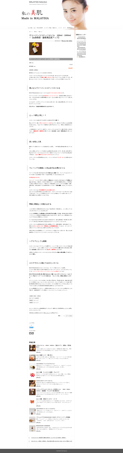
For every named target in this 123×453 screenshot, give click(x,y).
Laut (34, 27)
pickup (64, 40)
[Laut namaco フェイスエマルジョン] (32, 366)
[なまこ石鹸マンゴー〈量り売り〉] (32, 358)
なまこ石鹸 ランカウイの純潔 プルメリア (47, 372)
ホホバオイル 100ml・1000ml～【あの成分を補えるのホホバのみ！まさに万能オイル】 (51, 441)
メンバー (60, 27)
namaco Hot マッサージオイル (44, 380)
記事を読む (38, 352)
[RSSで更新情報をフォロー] (33, 333)
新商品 (70, 40)
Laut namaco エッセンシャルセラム (45, 408)
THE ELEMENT (40, 27)
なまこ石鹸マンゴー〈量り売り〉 (44, 355)
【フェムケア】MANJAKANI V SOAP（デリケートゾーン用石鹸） (53, 417)
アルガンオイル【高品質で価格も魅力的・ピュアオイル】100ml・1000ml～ (48, 437)
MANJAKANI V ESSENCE (43, 425)
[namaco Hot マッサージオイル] (32, 383)
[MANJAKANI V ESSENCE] (32, 428)
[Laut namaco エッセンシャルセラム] (32, 411)
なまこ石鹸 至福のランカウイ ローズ (46, 399)
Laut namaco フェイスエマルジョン (45, 363)
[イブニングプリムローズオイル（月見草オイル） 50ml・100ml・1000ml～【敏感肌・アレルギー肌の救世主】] (32, 392)
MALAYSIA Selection (38, 2)
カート (64, 27)
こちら (47, 312)
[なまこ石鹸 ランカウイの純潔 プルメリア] (32, 375)
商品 (67, 40)
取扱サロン (55, 27)
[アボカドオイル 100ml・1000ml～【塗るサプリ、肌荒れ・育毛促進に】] (32, 348)
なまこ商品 (30, 27)
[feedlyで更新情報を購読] (30, 333)
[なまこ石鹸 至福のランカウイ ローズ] (32, 401)
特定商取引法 (70, 27)
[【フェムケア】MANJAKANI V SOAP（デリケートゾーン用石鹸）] (32, 420)
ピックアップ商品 (47, 27)
